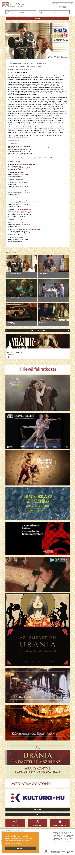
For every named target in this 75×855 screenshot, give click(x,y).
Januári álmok (23, 183)
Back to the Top (60, 825)
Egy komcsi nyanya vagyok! (26, 164)
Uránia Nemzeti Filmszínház (16, 353)
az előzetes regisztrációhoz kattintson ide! (39, 158)
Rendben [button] (20, 848)
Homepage (37, 825)
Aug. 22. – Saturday (37, 330)
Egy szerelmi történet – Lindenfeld (30, 201)
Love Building (23, 191)
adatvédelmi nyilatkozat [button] (13, 843)
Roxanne (21, 173)
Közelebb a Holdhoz (44, 148)
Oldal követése (13, 357)
